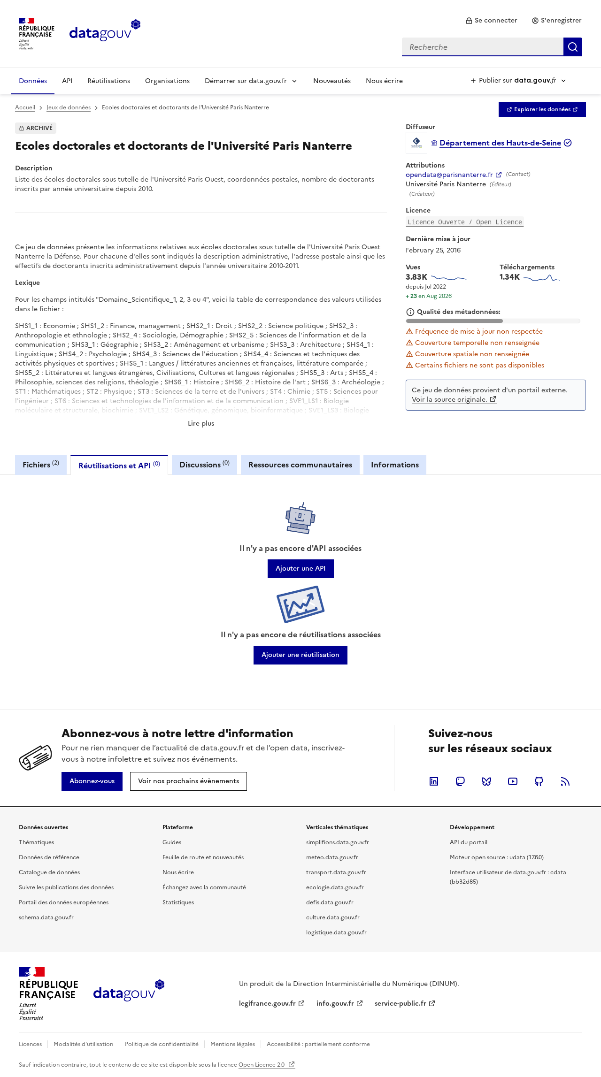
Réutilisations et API (119, 465)
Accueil (25, 107)
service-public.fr (400, 1003)
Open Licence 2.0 (262, 1065)
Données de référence (49, 857)
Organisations (167, 81)
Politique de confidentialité (162, 1044)
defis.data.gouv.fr (330, 902)
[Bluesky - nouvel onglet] (486, 781)
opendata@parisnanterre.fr (449, 175)
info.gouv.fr (335, 1003)
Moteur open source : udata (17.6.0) (497, 857)
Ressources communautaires (300, 464)
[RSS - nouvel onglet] (565, 781)
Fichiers (41, 464)
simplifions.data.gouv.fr (337, 842)
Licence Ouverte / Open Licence (465, 221)
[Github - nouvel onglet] (539, 781)
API (67, 81)
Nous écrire (384, 81)
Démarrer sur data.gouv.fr (246, 81)
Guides (171, 842)
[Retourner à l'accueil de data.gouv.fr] (104, 32)
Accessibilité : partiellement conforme (318, 1044)
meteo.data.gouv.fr (332, 857)
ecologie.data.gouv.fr (335, 887)
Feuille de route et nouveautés (203, 857)
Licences (30, 1044)
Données (33, 81)
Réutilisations (108, 81)
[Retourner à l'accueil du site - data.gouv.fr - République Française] (128, 994)
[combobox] (492, 47)
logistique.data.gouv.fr (336, 932)
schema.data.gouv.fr (46, 917)
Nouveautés (332, 81)
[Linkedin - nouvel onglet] (433, 781)
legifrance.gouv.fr (267, 1003)
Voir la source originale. (449, 400)
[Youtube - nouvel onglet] (512, 781)
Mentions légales (232, 1044)
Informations (395, 464)
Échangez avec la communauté (204, 887)
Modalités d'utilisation (83, 1044)
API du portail (468, 842)
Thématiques (36, 842)
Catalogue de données (49, 872)
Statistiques (178, 902)
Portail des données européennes (63, 902)
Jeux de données (68, 107)
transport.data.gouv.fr (336, 872)
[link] (491, 20)
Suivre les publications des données (66, 887)
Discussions (204, 464)
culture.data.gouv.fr (333, 917)
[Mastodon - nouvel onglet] (460, 781)
